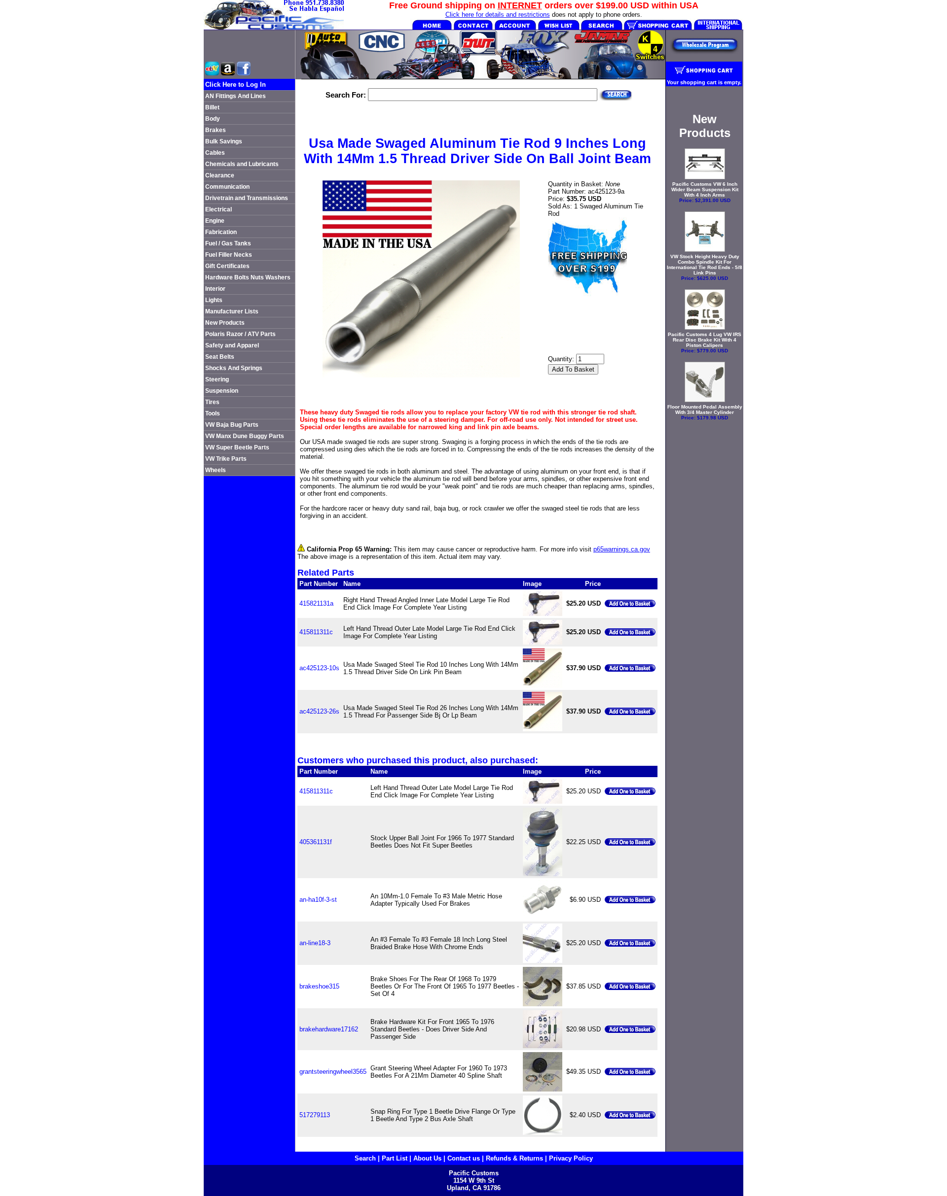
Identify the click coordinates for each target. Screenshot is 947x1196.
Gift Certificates (227, 266)
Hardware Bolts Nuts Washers (248, 277)
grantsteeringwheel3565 (332, 1071)
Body (212, 118)
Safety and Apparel (232, 345)
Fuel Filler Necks (228, 254)
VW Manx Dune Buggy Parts (244, 436)
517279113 (314, 1115)
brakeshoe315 (319, 986)
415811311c (316, 632)
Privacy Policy (571, 1158)
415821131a (316, 603)
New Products (225, 322)
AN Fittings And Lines (235, 96)
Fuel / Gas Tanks (228, 243)
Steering (217, 379)
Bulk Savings (223, 141)
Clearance (219, 175)
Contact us (463, 1158)
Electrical (218, 209)
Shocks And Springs (233, 368)
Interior (215, 288)
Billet (212, 107)
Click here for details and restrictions (497, 14)
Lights (213, 300)
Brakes (215, 130)
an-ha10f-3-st (318, 899)
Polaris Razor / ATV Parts (240, 334)
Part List (394, 1158)
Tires (212, 402)
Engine (214, 220)
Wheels (215, 470)
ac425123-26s (319, 711)
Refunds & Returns (514, 1158)
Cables (215, 152)
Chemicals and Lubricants (242, 164)
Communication (227, 186)
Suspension (221, 390)
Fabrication (221, 232)
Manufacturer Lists (231, 311)
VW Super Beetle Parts (237, 447)
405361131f (315, 842)
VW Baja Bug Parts (231, 424)
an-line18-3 (314, 943)
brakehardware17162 (328, 1029)
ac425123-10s (319, 668)
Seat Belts (219, 356)
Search (365, 1158)
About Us (427, 1158)
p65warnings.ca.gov (621, 549)
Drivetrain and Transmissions (246, 198)
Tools (212, 413)
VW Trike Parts (226, 458)
